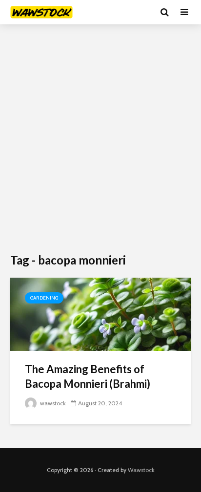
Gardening (44, 298)
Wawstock (141, 469)
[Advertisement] (100, 139)
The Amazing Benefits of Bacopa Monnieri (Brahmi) (87, 376)
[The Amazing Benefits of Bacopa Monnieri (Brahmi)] (100, 313)
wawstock (52, 403)
